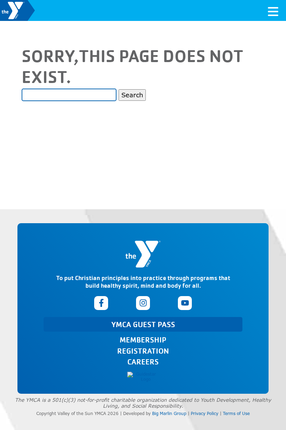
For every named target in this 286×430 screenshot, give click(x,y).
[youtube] (184, 303)
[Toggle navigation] (273, 10)
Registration (143, 350)
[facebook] (101, 303)
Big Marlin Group (169, 413)
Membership (143, 339)
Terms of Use (236, 413)
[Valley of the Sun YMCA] (17, 10)
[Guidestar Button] (143, 377)
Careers (143, 361)
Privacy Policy (204, 413)
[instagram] (143, 303)
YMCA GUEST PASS (143, 324)
